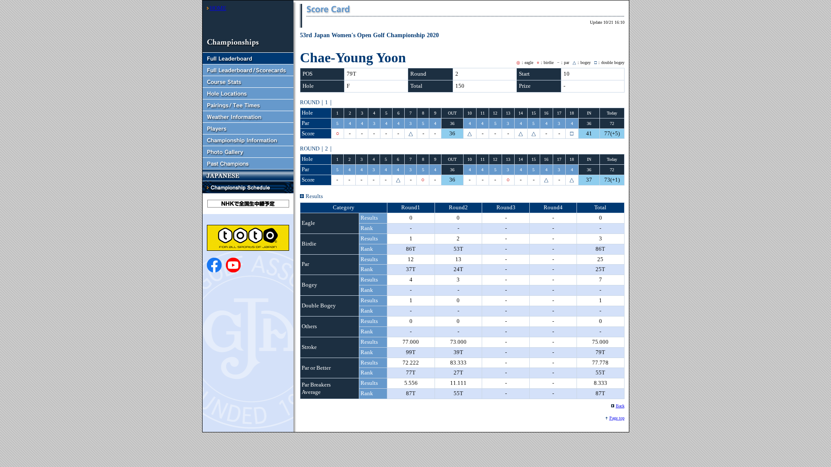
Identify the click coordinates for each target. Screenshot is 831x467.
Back (620, 405)
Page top (617, 418)
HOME (218, 8)
